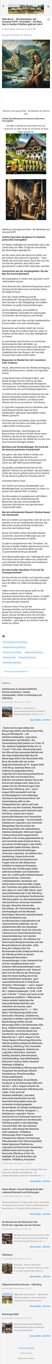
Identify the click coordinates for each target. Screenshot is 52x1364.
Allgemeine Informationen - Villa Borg (22, 1284)
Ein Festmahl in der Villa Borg (15, 642)
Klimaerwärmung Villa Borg (14, 647)
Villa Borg (26, 6)
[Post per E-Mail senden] (3, 637)
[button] (48, 19)
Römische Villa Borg (27, 657)
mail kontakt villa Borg (34, 652)
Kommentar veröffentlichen (16, 671)
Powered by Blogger (26, 1348)
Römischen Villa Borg (12, 662)
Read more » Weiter (40, 720)
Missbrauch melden (26, 1358)
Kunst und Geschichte (12, 652)
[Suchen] (48, 7)
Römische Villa (9, 657)
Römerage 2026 (10, 1314)
